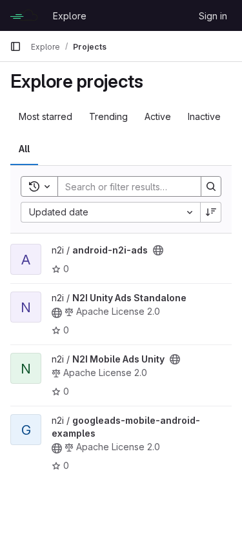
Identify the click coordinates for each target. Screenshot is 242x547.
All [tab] (24, 148)
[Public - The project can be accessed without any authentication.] (158, 250)
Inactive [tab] (204, 116)
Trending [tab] (108, 116)
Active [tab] (158, 116)
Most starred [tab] (45, 116)
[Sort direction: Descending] (211, 212)
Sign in (213, 15)
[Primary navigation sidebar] (15, 46)
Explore (69, 15)
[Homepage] (25, 15)
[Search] (211, 186)
